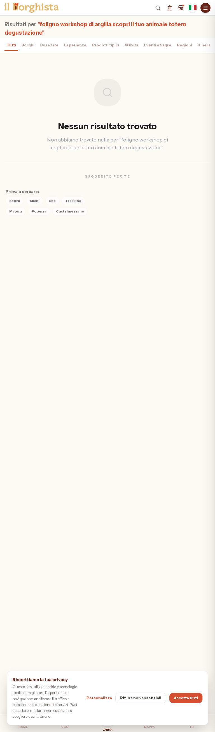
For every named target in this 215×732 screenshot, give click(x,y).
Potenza (39, 211)
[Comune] (169, 7)
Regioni (184, 45)
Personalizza (99, 698)
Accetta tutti (186, 698)
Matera (15, 211)
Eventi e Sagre (157, 45)
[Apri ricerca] (158, 8)
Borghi (28, 45)
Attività (131, 45)
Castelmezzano (70, 211)
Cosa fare (49, 45)
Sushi (34, 201)
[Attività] (180, 7)
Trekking (73, 201)
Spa (52, 201)
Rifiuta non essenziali (140, 698)
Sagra (14, 201)
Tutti (11, 45)
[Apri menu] (205, 8)
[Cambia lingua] (193, 8)
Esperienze (75, 45)
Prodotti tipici (105, 45)
